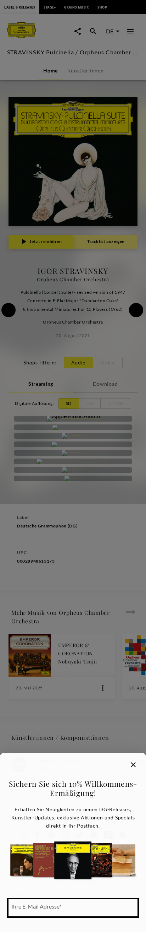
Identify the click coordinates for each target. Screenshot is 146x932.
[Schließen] (133, 765)
